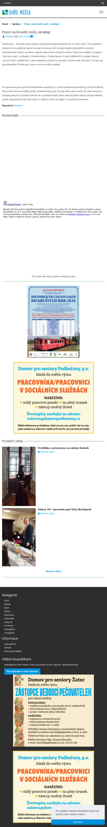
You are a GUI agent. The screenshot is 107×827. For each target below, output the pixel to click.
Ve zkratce (9, 625)
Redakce (10, 36)
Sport (6, 607)
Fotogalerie (9, 632)
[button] (85, 814)
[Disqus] (53, 158)
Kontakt (7, 647)
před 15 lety (24, 36)
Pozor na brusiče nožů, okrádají (41, 24)
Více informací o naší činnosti (22, 671)
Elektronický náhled (12, 651)
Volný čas (8, 622)
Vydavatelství (10, 644)
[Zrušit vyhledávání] (102, 3)
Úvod (5, 24)
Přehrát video (47, 451)
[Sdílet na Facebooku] (32, 36)
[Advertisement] (53, 76)
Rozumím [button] (78, 822)
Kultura (7, 611)
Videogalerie (9, 629)
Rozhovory (9, 615)
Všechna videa (53, 571)
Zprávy (16, 24)
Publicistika (9, 618)
